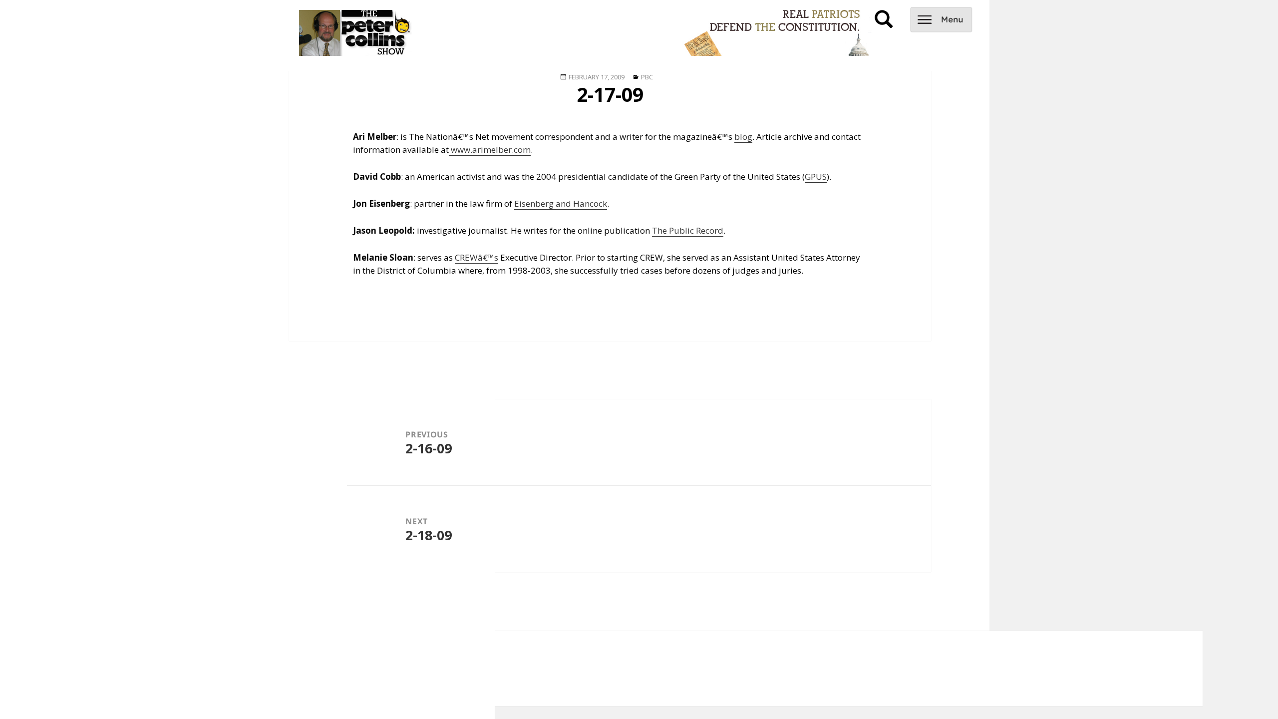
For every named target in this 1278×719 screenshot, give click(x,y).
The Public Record (687, 230)
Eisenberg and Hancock (560, 203)
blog (743, 136)
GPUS (816, 176)
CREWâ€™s (476, 257)
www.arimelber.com (490, 149)
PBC (647, 76)
